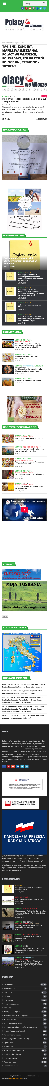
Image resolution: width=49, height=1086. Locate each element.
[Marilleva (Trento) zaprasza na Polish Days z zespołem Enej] (24, 83)
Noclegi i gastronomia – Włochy (16, 1039)
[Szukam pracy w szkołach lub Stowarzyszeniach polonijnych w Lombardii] (24, 255)
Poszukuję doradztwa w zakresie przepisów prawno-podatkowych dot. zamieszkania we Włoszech (31, 278)
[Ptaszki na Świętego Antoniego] (8, 382)
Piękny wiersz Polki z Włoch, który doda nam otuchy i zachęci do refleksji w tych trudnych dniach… (29, 963)
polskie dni (11, 62)
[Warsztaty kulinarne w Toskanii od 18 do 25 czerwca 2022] (8, 462)
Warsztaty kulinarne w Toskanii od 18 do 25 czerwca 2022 (30, 463)
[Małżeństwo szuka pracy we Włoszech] (10, 306)
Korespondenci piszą (28, 366)
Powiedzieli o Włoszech (13, 1054)
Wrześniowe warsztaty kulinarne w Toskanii (29, 475)
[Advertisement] (19, 543)
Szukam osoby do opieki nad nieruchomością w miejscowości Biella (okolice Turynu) (31, 318)
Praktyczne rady (35, 923)
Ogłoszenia (28, 272)
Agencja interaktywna (15, 1078)
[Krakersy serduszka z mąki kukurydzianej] (8, 357)
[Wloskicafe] (21, 579)
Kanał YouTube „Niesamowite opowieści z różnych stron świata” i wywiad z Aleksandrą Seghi (29, 345)
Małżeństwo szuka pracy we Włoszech (29, 306)
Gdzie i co (12, 96)
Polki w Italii (9, 1046)
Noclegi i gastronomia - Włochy (24, 437)
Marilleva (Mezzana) (19, 50)
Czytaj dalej (6, 119)
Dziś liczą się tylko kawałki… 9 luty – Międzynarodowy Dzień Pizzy (30, 370)
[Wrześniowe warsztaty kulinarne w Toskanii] (8, 474)
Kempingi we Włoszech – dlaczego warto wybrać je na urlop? (29, 450)
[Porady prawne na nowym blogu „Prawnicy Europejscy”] (8, 925)
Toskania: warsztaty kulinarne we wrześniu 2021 (29, 487)
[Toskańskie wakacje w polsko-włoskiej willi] (8, 938)
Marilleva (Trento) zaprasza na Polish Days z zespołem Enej (24, 100)
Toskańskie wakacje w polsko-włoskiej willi (28, 937)
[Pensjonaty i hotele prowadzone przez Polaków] (8, 889)
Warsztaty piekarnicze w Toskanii (29, 438)
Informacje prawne (28, 922)
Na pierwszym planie (20, 367)
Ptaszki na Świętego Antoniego (28, 380)
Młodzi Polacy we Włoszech (14, 1031)
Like (45, 96)
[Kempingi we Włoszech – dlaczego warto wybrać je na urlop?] (8, 450)
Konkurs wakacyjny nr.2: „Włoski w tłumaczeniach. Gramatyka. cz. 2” (29, 949)
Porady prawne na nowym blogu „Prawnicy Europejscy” (28, 926)
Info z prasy (9, 1000)
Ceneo (5, 616)
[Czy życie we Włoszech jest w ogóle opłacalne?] (8, 900)
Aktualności (5, 96)
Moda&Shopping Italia (13, 1023)
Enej (13, 46)
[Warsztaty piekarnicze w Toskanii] (8, 439)
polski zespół (34, 58)
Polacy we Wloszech (19, 54)
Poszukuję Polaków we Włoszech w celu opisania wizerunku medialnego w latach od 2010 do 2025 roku (31, 293)
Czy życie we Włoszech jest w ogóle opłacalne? (30, 900)
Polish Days (11, 58)
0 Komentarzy (42, 119)
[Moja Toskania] (24, 610)
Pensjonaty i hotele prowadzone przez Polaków (28, 888)
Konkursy (25, 946)
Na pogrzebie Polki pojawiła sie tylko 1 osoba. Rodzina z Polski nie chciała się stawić (30, 913)
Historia (7, 996)
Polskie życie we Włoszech (22, 341)
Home (4, 43)
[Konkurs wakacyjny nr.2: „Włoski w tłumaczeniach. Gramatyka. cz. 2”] (8, 949)
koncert (25, 46)
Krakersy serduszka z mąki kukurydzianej (26, 357)
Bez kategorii (9, 988)
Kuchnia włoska (27, 340)
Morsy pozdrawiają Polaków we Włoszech (20, 1027)
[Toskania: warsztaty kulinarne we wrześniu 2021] (8, 487)
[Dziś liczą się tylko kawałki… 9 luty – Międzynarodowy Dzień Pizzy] (8, 369)
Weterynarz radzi (11, 1066)
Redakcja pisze (10, 1062)
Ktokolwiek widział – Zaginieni (16, 1015)
